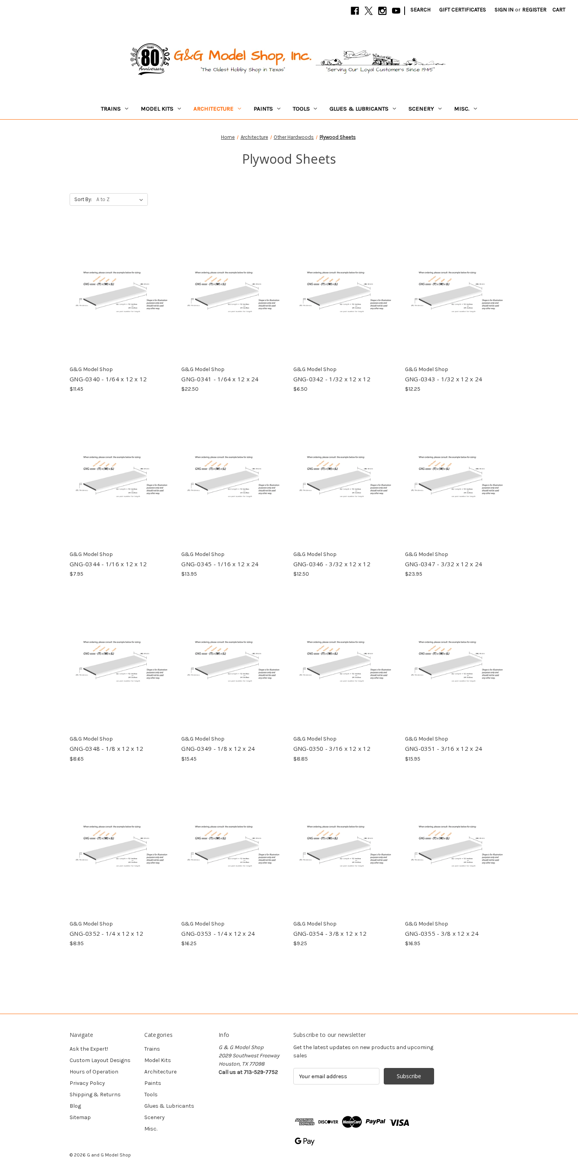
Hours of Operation (94, 1071)
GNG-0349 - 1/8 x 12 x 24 (218, 748)
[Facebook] (355, 11)
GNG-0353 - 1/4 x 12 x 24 (218, 933)
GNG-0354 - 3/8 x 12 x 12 (330, 933)
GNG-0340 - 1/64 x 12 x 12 (108, 379)
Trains (111, 108)
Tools (301, 108)
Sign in (504, 9)
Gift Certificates (462, 9)
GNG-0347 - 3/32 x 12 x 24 (443, 564)
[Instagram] (382, 11)
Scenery (421, 108)
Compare (119, 286)
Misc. (461, 108)
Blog (75, 1106)
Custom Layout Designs (100, 1060)
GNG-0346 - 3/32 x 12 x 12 (331, 564)
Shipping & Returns (95, 1094)
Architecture (213, 108)
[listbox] (121, 199)
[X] (368, 11)
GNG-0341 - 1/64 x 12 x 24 (219, 379)
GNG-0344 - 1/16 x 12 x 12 (108, 564)
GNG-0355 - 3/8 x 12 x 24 (442, 933)
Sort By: (83, 199)
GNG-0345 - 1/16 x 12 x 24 (219, 564)
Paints (263, 108)
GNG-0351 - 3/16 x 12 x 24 (443, 748)
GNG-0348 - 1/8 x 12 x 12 (106, 748)
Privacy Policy (87, 1083)
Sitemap (80, 1117)
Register (534, 9)
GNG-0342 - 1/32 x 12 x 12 (331, 379)
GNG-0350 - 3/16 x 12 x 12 (331, 748)
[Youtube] (396, 11)
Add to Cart (121, 299)
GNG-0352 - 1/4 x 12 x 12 (106, 933)
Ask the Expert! (89, 1049)
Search (420, 9)
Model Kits (157, 108)
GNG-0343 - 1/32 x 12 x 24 (443, 379)
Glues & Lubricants (358, 108)
